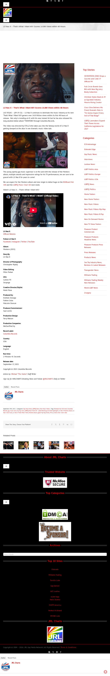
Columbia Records (10, 334)
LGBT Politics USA (91, 179)
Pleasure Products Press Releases (93, 246)
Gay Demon (55, 586)
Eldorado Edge (89, 149)
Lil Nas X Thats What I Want (20, 412)
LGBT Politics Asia (91, 169)
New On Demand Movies (94, 219)
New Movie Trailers (91, 199)
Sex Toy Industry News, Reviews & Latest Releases (94, 263)
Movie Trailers (89, 194)
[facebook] (62, 1)
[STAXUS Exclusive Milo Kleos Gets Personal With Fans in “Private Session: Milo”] (69, 442)
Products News (90, 257)
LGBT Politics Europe (92, 174)
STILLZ (52, 412)
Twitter (24, 241)
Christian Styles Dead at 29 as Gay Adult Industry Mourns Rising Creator (94, 100)
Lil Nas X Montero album (65, 410)
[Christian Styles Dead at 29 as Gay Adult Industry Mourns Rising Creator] (23, 442)
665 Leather (55, 591)
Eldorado (55, 569)
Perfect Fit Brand (55, 610)
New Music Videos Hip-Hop (94, 209)
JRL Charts (19, 392)
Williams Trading (90, 275)
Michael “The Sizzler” (19, 374)
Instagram (16, 241)
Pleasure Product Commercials (91, 230)
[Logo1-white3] (7, 9)
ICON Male (55, 597)
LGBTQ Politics (90, 189)
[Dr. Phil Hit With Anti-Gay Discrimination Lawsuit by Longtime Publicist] (54, 442)
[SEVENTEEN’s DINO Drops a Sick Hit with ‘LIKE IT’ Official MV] (8, 442)
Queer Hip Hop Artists (43, 412)
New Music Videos (45, 409)
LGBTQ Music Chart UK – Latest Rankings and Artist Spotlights (41, 410)
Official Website (9, 234)
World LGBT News (91, 288)
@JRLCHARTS (48, 379)
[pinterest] (51, 1)
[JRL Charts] (9, 393)
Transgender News (91, 270)
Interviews (88, 159)
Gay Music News (27, 409)
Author (6, 387)
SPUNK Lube (55, 616)
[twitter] (55, 1)
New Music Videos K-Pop (94, 214)
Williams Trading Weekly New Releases (93, 281)
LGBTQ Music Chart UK (22, 185)
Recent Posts (15, 387)
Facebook (7, 241)
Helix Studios (55, 599)
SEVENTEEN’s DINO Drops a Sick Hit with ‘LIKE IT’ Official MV (95, 79)
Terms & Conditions (68, 647)
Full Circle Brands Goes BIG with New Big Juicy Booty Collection (93, 89)
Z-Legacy (87, 293)
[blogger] (47, 1)
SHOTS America (55, 605)
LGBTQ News (36, 409)
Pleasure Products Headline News (91, 238)
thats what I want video (60, 412)
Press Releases (90, 252)
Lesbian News (89, 164)
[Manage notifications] (105, 672)
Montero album (33, 412)
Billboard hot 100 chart (60, 409)
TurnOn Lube (55, 580)
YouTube (31, 241)
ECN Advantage (90, 144)
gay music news (12, 410)
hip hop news (20, 410)
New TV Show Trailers (92, 224)
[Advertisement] (55, 47)
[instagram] (59, 1)
